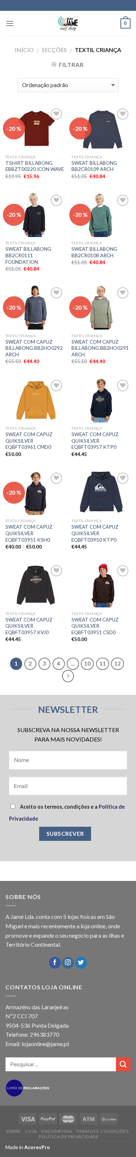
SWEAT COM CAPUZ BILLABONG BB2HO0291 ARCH (100, 348)
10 (87, 663)
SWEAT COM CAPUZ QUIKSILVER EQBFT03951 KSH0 (29, 533)
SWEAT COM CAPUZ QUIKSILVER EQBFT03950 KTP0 (95, 533)
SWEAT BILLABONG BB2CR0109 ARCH (94, 166)
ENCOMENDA (56, 1131)
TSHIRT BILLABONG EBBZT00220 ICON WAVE (34, 166)
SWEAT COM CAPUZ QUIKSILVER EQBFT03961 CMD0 (29, 440)
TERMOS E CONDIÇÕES (102, 1131)
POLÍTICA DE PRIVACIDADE (69, 1136)
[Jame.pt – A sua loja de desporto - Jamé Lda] (68, 23)
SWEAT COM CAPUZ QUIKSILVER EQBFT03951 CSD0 (95, 626)
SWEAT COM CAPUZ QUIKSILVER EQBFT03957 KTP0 (95, 440)
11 (102, 663)
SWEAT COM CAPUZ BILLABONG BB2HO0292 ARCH (34, 348)
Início (24, 49)
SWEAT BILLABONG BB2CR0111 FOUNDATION (28, 255)
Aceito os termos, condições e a (67, 813)
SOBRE (13, 1131)
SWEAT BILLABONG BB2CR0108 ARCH (94, 252)
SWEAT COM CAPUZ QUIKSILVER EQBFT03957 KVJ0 (29, 626)
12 (117, 663)
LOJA (31, 1131)
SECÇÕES (54, 49)
